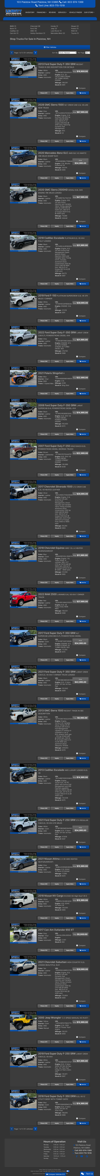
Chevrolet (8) (35, 26)
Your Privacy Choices (61, 1171)
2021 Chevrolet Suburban (61, 963)
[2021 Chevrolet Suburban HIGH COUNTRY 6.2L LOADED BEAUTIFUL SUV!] (23, 965)
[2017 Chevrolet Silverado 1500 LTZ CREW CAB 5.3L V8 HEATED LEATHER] (23, 490)
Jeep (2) (54, 28)
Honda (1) (54, 26)
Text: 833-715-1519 (83, 1153)
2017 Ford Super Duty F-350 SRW (59, 634)
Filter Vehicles (50, 47)
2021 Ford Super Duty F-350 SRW (63, 673)
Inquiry (57, 93)
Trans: (40, 77)
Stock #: (58, 85)
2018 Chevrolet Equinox (60, 549)
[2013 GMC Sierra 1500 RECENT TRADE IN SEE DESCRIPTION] (23, 714)
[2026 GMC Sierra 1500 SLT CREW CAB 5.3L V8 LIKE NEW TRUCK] (23, 108)
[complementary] (94, 1170)
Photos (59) (44, 475)
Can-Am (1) (14, 33)
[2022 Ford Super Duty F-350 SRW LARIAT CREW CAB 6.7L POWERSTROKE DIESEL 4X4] (23, 336)
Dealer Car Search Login (36, 1171)
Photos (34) (44, 284)
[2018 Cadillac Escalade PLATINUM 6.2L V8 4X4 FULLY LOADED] (23, 241)
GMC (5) (33, 31)
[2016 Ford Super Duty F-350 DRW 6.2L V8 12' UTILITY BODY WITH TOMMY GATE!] (23, 1100)
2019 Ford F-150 (63, 297)
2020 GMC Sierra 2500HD (60, 191)
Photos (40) (44, 808)
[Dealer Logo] (14, 12)
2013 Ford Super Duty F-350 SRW (60, 65)
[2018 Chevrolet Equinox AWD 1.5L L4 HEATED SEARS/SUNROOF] (23, 551)
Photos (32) (44, 847)
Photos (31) (44, 660)
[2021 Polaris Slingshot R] (23, 377)
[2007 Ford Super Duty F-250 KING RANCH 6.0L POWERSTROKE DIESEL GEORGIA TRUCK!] (23, 449)
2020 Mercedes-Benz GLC (62, 154)
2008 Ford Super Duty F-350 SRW (60, 406)
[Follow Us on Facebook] (77, 1156)
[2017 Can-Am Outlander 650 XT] (23, 933)
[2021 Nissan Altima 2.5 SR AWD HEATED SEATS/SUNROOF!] (23, 862)
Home (40, 1169)
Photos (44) (44, 320)
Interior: (41, 73)
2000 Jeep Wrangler (63, 1017)
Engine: (58, 75)
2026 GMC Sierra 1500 (63, 106)
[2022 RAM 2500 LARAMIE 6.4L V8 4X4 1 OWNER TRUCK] (23, 598)
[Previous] (11, 53)
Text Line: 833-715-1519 (51, 5)
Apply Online (69, 93)
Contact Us (50, 1169)
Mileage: (58, 83)
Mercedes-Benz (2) (58, 33)
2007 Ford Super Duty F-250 (62, 447)
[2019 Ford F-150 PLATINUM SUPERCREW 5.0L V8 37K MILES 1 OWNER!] (23, 299)
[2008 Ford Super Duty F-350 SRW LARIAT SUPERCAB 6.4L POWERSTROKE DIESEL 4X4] (23, 409)
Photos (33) (44, 582)
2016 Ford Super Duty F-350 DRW (61, 1097)
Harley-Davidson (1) (37, 33)
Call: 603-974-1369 (72, 2)
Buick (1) (13, 28)
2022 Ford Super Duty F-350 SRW (63, 334)
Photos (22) (44, 758)
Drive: (40, 75)
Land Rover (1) (56, 31)
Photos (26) (44, 884)
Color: (40, 70)
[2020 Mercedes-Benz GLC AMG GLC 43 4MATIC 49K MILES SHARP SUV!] (23, 156)
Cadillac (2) (14, 31)
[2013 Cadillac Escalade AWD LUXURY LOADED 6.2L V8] (23, 773)
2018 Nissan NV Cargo (62, 895)
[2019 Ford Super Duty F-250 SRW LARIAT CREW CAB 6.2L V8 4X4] (23, 1057)
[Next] (35, 53)
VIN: (56, 70)
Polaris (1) (75, 28)
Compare (82, 88)
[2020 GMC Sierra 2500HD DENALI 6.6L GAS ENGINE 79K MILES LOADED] (23, 193)
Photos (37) (44, 93)
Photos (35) (44, 434)
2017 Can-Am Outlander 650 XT (56, 929)
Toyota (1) (75, 33)
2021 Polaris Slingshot (51, 373)
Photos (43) (44, 178)
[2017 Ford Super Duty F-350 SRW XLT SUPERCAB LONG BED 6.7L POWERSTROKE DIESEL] (23, 636)
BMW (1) (13, 26)
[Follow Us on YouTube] (81, 1156)
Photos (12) (44, 950)
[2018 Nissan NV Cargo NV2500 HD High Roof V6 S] (23, 899)
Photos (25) (44, 918)
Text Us (83, 93)
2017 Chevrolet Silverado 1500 (62, 488)
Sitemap (53, 1171)
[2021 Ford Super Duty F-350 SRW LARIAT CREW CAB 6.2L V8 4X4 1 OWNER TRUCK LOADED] (23, 675)
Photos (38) (44, 141)
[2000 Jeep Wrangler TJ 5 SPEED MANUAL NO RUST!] (23, 1021)
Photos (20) (44, 393)
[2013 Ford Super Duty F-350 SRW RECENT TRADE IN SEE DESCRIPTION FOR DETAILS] (23, 68)
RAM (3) (74, 31)
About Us (45, 1169)
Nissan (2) (75, 26)
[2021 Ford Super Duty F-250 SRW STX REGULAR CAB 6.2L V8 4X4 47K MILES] (23, 823)
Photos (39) (44, 226)
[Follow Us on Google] (86, 1156)
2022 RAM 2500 (61, 595)
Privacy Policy (57, 1169)
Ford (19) (33, 28)
